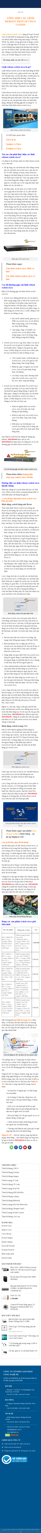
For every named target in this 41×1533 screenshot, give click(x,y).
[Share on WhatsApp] (11, 1147)
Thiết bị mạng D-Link (10, 1180)
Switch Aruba (7, 1258)
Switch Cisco (7, 1226)
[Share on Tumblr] (29, 1147)
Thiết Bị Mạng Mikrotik (11, 1200)
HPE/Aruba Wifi (8, 1254)
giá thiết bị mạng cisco (23, 1020)
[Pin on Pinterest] (25, 1147)
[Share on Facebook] (16, 1147)
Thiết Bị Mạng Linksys (10, 1196)
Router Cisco (7, 1230)
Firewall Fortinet (8, 1246)
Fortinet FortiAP (8, 1250)
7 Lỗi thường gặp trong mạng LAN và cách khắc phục (23, 1344)
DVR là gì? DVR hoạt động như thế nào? (22, 1328)
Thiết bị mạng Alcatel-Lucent (13, 1213)
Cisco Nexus (6, 1234)
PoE (19, 946)
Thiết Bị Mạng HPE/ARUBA (13, 1192)
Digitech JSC (18, 837)
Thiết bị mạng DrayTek (10, 1188)
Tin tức (20, 12)
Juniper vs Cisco (13, 144)
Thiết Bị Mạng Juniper (10, 1176)
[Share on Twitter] (20, 1147)
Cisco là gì (11, 139)
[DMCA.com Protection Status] (12, 1435)
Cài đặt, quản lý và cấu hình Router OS (23, 1351)
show (26, 60)
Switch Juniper (7, 1238)
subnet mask (24, 318)
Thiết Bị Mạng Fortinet (10, 1172)
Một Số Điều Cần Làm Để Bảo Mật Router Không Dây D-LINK (21, 1320)
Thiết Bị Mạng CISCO (10, 1168)
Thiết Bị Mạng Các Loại (11, 1216)
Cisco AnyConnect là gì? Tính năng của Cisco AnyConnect (24, 1337)
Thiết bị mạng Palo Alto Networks (14, 1204)
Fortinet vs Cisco (13, 148)
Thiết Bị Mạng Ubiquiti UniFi (13, 1209)
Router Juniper (7, 1242)
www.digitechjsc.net (12, 1432)
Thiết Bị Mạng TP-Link (11, 1184)
